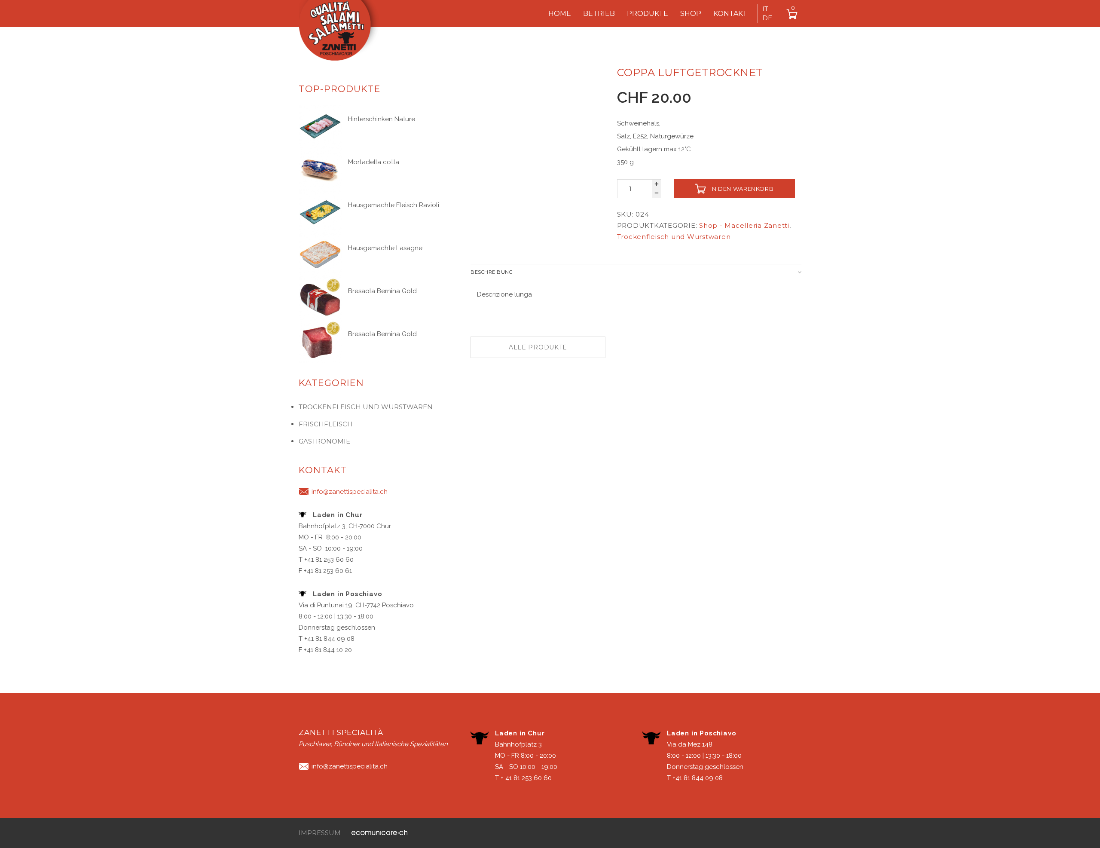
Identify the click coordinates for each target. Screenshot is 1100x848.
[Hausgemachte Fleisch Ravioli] (320, 211)
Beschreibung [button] (492, 272)
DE (767, 18)
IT (765, 9)
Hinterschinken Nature (381, 119)
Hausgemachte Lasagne (385, 248)
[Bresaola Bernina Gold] (320, 297)
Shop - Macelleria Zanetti (744, 225)
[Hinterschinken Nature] (320, 125)
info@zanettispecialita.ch (350, 492)
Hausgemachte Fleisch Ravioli (393, 205)
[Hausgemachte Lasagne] (320, 254)
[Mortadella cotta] (320, 168)
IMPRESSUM (320, 833)
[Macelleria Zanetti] (344, 34)
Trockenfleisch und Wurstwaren (674, 237)
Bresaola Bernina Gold (382, 291)
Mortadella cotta (373, 162)
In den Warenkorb (741, 188)
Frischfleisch (326, 424)
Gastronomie (324, 441)
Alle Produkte (538, 347)
